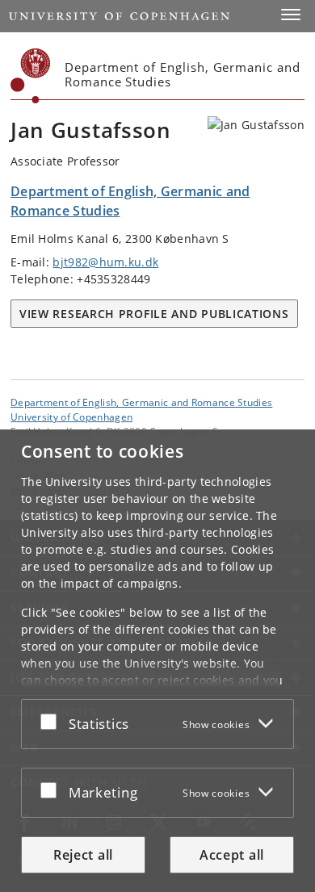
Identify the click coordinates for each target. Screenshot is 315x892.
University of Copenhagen (71, 416)
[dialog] (157, 660)
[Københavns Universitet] (30, 75)
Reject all (83, 855)
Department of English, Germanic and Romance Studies (141, 402)
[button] (291, 14)
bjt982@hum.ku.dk (105, 262)
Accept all (232, 855)
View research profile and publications (154, 313)
